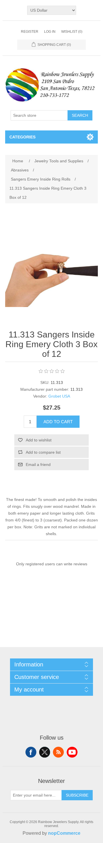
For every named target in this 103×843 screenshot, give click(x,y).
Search (80, 115)
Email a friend (38, 464)
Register (29, 32)
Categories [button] (22, 137)
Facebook (30, 752)
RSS (58, 752)
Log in (50, 32)
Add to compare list (43, 452)
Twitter (44, 752)
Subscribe (77, 795)
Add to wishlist (39, 440)
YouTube (72, 752)
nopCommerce (64, 833)
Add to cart (58, 421)
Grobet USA (59, 396)
